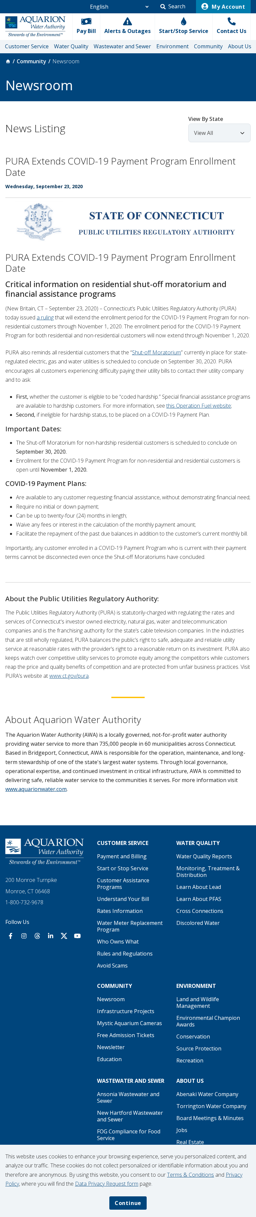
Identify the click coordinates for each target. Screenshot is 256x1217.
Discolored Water (198, 923)
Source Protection (198, 1048)
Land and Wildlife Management (197, 1002)
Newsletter (111, 1047)
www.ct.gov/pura (69, 675)
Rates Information (120, 911)
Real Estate (190, 1142)
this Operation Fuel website (198, 405)
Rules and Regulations (125, 953)
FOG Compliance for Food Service (128, 1134)
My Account (227, 6)
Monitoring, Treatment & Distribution (208, 871)
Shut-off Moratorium (156, 352)
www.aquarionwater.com (36, 789)
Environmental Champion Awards (208, 1021)
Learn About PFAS (198, 899)
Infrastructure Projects (125, 1011)
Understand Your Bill (123, 899)
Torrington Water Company (211, 1106)
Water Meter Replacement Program (130, 926)
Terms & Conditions (190, 1174)
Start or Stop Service (122, 868)
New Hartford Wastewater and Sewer (130, 1116)
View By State (205, 119)
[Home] (8, 61)
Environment (172, 46)
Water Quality (71, 46)
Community (208, 46)
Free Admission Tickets (125, 1035)
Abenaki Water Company (207, 1094)
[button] (173, 6)
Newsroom (111, 999)
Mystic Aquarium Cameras (129, 1023)
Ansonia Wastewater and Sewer (128, 1097)
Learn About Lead (198, 887)
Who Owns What (118, 941)
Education (109, 1059)
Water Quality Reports (204, 856)
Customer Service (27, 46)
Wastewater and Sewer (122, 46)
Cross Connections (199, 911)
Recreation (189, 1060)
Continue (128, 1203)
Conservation (193, 1036)
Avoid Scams (112, 965)
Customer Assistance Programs (123, 883)
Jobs (181, 1130)
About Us (239, 46)
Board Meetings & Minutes (210, 1118)
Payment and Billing (122, 856)
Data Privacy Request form (106, 1183)
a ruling (45, 317)
